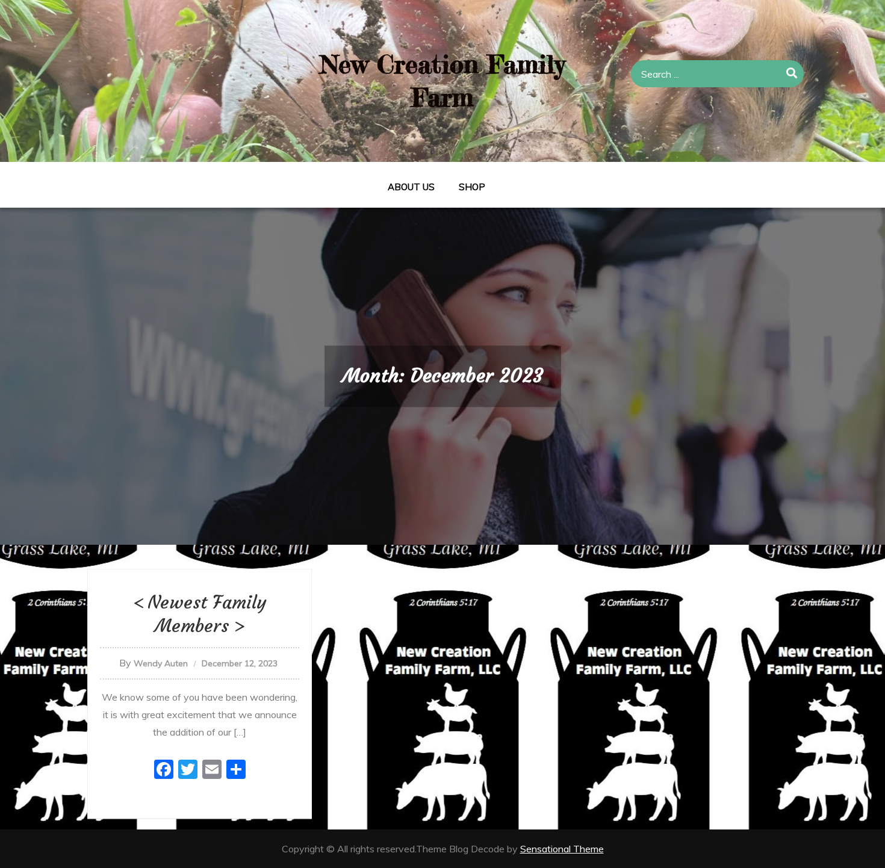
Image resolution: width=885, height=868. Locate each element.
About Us (411, 187)
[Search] (792, 73)
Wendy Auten (161, 663)
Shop (472, 187)
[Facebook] (164, 770)
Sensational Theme (562, 849)
